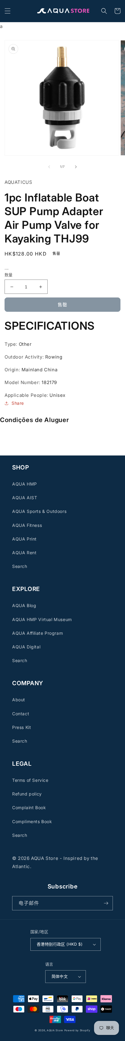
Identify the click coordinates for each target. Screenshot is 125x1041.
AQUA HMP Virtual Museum (42, 619)
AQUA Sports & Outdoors (39, 511)
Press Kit (21, 727)
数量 (9, 274)
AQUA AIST (24, 497)
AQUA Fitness (27, 525)
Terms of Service (30, 780)
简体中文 (60, 976)
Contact (20, 713)
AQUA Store (55, 1030)
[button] (7, 11)
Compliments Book (32, 821)
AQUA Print (24, 538)
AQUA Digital (26, 646)
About (18, 699)
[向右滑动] (76, 167)
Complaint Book (29, 807)
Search (19, 566)
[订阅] (106, 903)
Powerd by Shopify (77, 1030)
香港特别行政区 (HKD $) (60, 944)
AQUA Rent (24, 552)
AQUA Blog (24, 605)
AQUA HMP (24, 483)
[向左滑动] (49, 167)
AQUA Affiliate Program (37, 633)
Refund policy (27, 793)
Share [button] (18, 403)
